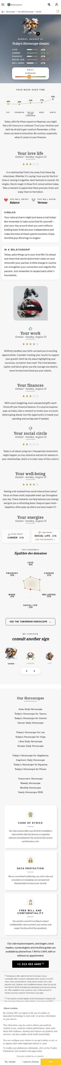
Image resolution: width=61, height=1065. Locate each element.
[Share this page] (58, 11)
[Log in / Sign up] (56, 4)
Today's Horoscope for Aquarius (30, 764)
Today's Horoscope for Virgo (30, 737)
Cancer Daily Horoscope (30, 723)
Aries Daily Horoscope (30, 709)
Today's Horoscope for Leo (30, 732)
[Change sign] (30, 26)
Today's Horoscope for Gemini (30, 718)
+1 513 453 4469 (30, 964)
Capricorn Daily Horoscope (30, 760)
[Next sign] (34, 671)
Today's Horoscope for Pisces (30, 769)
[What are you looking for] (49, 4)
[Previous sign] (26, 671)
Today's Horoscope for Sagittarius (30, 755)
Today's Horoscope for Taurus (31, 713)
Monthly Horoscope (30, 787)
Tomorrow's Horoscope (30, 778)
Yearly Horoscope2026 (30, 792)
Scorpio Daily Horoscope (30, 746)
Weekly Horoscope (30, 783)
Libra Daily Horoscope (30, 741)
